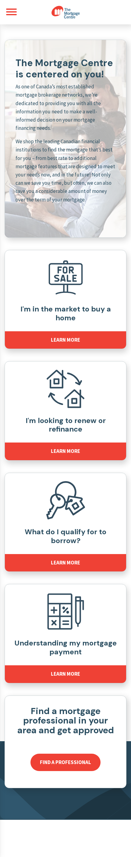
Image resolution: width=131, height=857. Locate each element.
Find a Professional (65, 762)
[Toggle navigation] (11, 12)
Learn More (65, 339)
